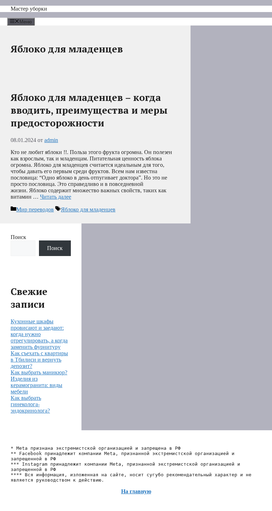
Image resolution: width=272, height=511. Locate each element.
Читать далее (55, 197)
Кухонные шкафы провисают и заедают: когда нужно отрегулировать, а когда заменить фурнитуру (39, 334)
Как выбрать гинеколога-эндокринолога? (30, 404)
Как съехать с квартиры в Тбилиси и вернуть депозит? (39, 359)
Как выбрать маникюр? (39, 372)
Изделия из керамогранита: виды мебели (36, 385)
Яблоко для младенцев (88, 209)
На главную (136, 491)
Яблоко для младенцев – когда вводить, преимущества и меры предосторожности (89, 110)
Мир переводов (35, 209)
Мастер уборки (29, 9)
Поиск (18, 237)
